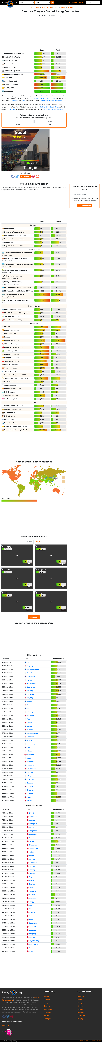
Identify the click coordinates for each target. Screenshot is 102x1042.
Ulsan (79, 1000)
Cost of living (72, 2)
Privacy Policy (95, 1041)
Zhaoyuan (81, 1015)
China (56, 7)
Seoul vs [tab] (29, 542)
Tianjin (70, 7)
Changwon (81, 1003)
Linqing (80, 1019)
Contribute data (84, 205)
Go (53, 2)
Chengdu (47, 1019)
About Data (84, 1041)
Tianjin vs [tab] (38, 542)
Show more (33, 617)
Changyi (80, 1009)
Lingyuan (80, 1012)
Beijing (46, 1015)
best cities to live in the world (53, 109)
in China (13, 109)
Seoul (63, 7)
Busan (46, 996)
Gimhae (80, 1006)
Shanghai (47, 1012)
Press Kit (5, 1025)
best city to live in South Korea (48, 107)
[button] (13, 176)
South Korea (47, 7)
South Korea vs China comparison (51, 101)
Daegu (46, 1003)
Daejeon (47, 1006)
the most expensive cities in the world (41, 98)
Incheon (47, 1000)
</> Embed (25, 176)
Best (81, 2)
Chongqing (48, 1009)
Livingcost (60, 16)
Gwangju (80, 996)
